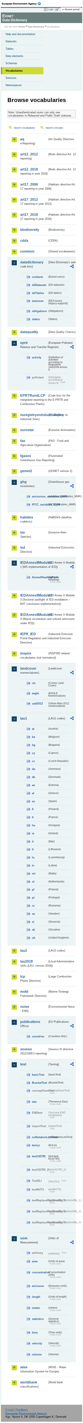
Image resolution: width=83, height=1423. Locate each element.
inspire (25, 653)
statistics (38, 1319)
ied (22, 547)
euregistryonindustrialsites (33, 415)
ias (22, 532)
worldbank (28, 1382)
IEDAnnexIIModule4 (33, 614)
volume (37, 1354)
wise (23, 1367)
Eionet (22, 27)
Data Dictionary (36, 27)
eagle (35, 693)
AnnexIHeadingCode (39, 577)
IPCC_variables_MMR (39, 504)
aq (22, 139)
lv (33, 865)
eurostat (27, 430)
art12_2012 (29, 154)
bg (33, 745)
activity (36, 357)
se (33, 913)
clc (34, 683)
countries (38, 1036)
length (36, 1296)
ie (33, 833)
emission (38, 1286)
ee (33, 785)
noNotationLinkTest (39, 1137)
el (33, 793)
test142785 (39, 1156)
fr (33, 817)
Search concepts (54, 127)
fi (33, 809)
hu (33, 825)
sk (33, 929)
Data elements (14, 56)
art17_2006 (29, 184)
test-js (36, 1145)
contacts (37, 276)
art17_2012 (29, 199)
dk (33, 777)
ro (33, 905)
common (27, 251)
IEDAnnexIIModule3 (33, 595)
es (33, 801)
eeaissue (37, 300)
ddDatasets (39, 285)
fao (22, 441)
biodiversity (29, 229)
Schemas (11, 63)
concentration (39, 1272)
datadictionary (31, 262)
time (35, 1332)
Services (11, 78)
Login (50, 9)
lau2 (23, 950)
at (33, 728)
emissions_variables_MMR (39, 496)
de (33, 769)
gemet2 (26, 471)
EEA (22, 3)
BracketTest (39, 1082)
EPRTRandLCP (32, 395)
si (33, 921)
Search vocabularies (24, 127)
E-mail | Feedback (17, 1409)
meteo (36, 1307)
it (33, 841)
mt (33, 873)
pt (33, 897)
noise (24, 1006)
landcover (28, 668)
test (23, 1064)
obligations (39, 311)
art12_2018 (29, 169)
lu (33, 857)
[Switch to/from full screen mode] (58, 9)
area (34, 1261)
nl (33, 881)
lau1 (23, 718)
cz (33, 761)
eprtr (24, 343)
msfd (24, 991)
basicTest (38, 1074)
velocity (37, 1343)
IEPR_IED (28, 634)
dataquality (29, 332)
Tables (10, 48)
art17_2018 (29, 214)
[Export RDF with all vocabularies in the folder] (72, 266)
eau (34, 1101)
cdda (24, 240)
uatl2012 (37, 703)
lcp (22, 976)
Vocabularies (14, 70)
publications (30, 1022)
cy (33, 753)
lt (33, 849)
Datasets (11, 41)
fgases (25, 456)
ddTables (38, 293)
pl (33, 889)
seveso (26, 1049)
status (36, 319)
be (33, 736)
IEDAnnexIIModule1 (33, 562)
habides (26, 517)
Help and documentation (20, 34)
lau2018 (26, 961)
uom (23, 1238)
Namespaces (14, 85)
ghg (23, 482)
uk (33, 937)
